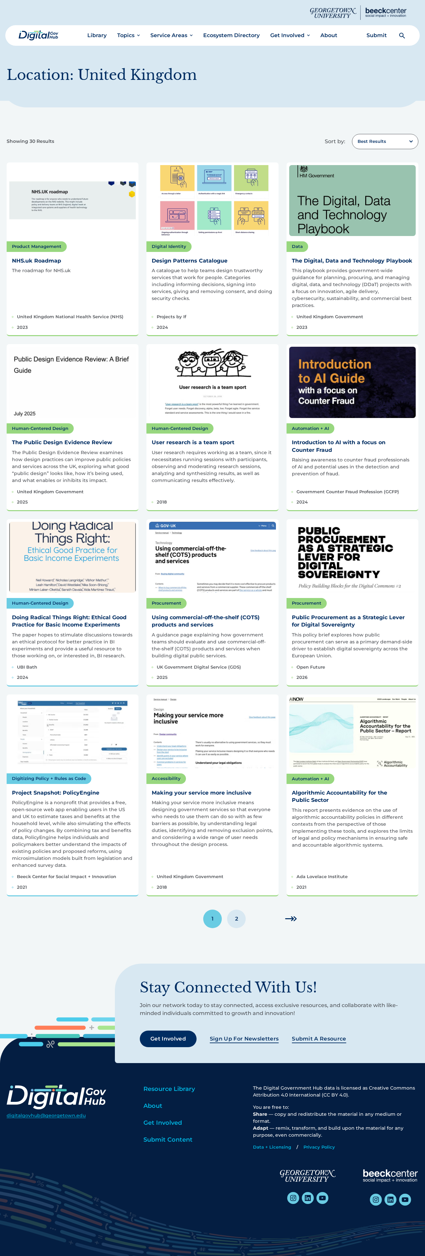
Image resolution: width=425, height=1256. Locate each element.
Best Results (372, 141)
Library (97, 35)
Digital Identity (169, 246)
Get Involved (287, 35)
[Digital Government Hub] (38, 35)
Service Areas (168, 35)
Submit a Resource (319, 1039)
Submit (377, 35)
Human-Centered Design (40, 428)
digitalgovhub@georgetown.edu (46, 1115)
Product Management (36, 246)
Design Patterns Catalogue (189, 261)
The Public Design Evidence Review (62, 442)
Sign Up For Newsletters (244, 1039)
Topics (125, 35)
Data (297, 246)
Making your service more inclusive (201, 793)
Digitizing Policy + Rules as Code (49, 778)
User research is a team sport (193, 442)
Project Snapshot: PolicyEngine (55, 793)
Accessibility (166, 778)
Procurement (166, 603)
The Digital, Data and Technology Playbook (352, 261)
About (328, 35)
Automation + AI (310, 428)
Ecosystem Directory (231, 35)
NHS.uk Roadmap (36, 261)
